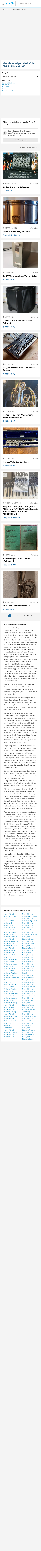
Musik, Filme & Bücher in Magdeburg (29, 933)
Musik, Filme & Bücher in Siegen (28, 938)
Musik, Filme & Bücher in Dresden (10, 988)
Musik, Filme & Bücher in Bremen (10, 949)
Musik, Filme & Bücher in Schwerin (28, 947)
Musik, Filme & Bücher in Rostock (10, 1020)
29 (27, 616)
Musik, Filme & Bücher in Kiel (27, 951)
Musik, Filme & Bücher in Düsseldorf (11, 992)
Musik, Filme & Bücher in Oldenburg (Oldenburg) (29, 1009)
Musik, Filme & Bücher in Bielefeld (10, 935)
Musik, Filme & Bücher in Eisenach (28, 965)
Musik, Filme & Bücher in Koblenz (28, 986)
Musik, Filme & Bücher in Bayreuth (28, 990)
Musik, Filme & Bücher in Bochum (10, 983)
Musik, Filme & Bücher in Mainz (27, 999)
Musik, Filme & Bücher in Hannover (10, 945)
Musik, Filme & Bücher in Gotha (27, 1038)
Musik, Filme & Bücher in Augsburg (10, 963)
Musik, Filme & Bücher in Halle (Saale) (27, 971)
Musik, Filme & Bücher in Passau (28, 1004)
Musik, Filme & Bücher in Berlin (9, 926)
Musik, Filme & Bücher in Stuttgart (10, 1031)
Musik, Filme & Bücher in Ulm (27, 1024)
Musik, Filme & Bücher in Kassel (9, 1006)
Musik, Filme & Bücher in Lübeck (28, 942)
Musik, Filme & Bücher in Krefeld (28, 1033)
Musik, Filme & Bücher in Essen (9, 967)
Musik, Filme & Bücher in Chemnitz (29, 1020)
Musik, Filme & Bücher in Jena (27, 956)
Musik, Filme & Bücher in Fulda (27, 924)
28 (24, 616)
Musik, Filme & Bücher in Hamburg (10, 1001)
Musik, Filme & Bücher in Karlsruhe (29, 1015)
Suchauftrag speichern (20, 140)
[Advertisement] (20, 106)
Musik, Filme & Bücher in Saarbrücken (9, 1025)
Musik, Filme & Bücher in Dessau (28, 981)
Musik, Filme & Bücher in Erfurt (9, 954)
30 (31, 616)
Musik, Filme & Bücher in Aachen (28, 976)
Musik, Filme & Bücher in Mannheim (11, 958)
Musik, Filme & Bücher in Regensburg (29, 920)
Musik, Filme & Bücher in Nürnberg (10, 1015)
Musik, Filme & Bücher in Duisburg (10, 997)
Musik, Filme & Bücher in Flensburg (11, 972)
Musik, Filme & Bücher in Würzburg (29, 929)
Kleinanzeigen (7, 9)
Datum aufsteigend (28, 147)
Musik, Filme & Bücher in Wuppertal (29, 915)
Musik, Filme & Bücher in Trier (9, 1036)
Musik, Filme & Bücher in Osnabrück (29, 995)
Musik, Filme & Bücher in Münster (28, 1029)
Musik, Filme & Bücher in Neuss (27, 961)
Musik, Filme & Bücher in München (10, 931)
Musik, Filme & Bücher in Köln (9, 922)
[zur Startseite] (10, 3)
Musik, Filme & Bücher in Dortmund (11, 940)
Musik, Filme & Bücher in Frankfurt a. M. (10, 916)
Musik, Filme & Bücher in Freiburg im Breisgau (11, 977)
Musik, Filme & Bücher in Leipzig (10, 1011)
